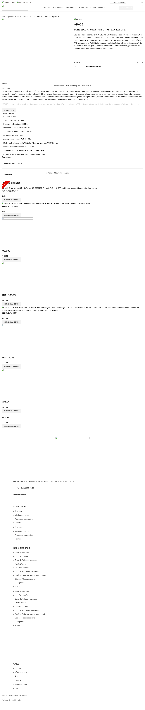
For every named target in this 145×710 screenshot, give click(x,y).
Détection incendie (22, 568)
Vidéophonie (20, 583)
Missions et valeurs (22, 515)
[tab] (59, 86)
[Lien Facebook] (132, 2)
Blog (16, 676)
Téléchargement (21, 672)
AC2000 (6, 251)
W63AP (6, 417)
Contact (18, 668)
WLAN (32, 17)
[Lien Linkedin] (137, 2)
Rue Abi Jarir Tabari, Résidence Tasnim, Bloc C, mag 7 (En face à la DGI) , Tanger (44, 481)
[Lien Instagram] (135, 2)
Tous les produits (8, 17)
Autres (17, 586)
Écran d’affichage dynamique (26, 560)
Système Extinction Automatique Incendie (30, 575)
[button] (11, 200)
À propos (18, 511)
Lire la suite (9, 110)
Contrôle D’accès (21, 556)
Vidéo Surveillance (22, 552)
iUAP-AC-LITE (9, 313)
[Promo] (72, 309)
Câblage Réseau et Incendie (25, 579)
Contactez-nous (126, 7)
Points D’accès (22, 17)
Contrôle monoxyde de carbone (27, 571)
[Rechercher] (136, 8)
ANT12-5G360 (9, 295)
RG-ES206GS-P (10, 191)
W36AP (6, 402)
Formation (19, 523)
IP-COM (140, 63)
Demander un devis (93, 66)
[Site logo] (15, 7)
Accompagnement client (24, 519)
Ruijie (4, 196)
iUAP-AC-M (8, 357)
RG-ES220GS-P (10, 206)
